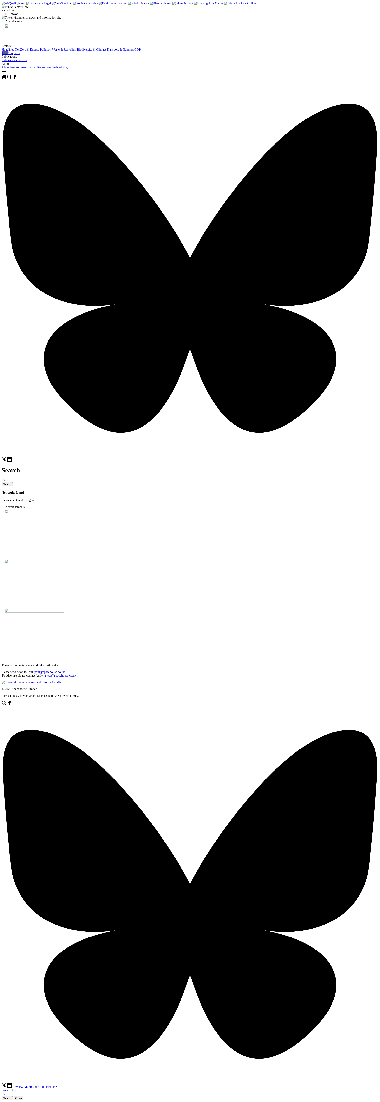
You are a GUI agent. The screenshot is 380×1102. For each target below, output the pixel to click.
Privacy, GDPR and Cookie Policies (35, 1086)
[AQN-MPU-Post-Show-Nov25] (34, 562)
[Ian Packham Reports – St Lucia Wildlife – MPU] (34, 611)
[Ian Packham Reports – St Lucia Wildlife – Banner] (77, 27)
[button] (190, 47)
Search (7, 484)
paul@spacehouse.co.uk (50, 672)
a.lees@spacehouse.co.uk (60, 675)
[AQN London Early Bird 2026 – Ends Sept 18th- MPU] (34, 512)
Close (18, 1098)
